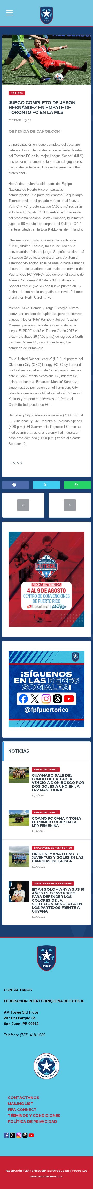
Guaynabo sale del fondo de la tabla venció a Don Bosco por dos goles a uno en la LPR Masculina (58, 782)
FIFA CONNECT (22, 1109)
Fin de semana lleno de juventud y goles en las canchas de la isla (57, 857)
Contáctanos (23, 1097)
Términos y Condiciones (34, 1115)
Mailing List (20, 1103)
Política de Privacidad (32, 1121)
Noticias (16, 462)
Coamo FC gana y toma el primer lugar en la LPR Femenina (56, 822)
